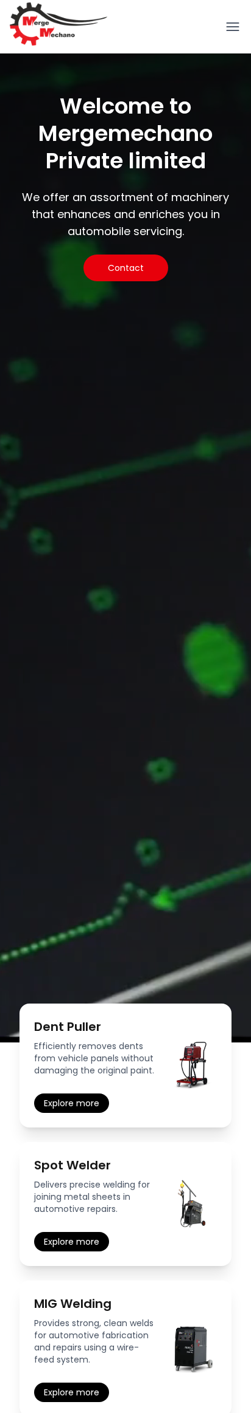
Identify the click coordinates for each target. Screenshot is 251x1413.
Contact (126, 268)
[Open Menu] (232, 26)
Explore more (71, 1103)
